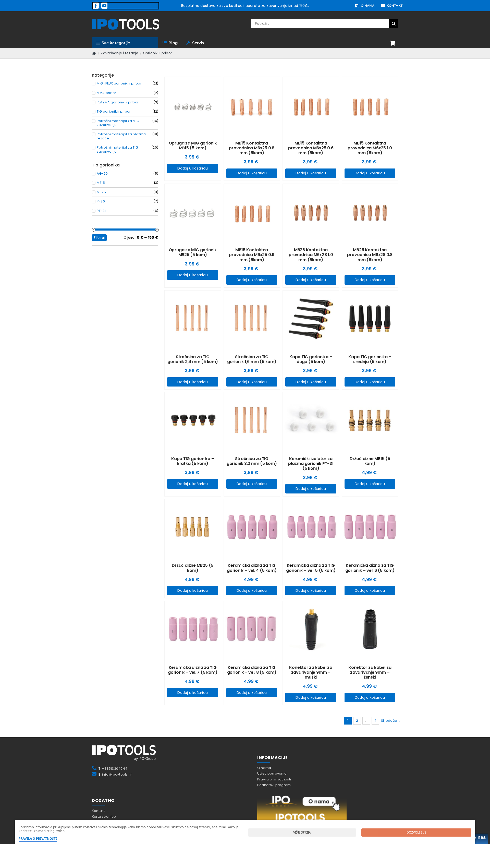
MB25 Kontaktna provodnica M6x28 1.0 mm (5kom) (311, 254)
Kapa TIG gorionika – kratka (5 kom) (192, 461)
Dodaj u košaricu (192, 168)
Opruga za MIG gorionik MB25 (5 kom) (193, 252)
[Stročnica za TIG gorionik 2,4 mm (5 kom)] (193, 319)
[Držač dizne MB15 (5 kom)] (370, 420)
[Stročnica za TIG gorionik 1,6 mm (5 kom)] (252, 319)
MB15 (101, 183)
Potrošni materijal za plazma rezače (121, 136)
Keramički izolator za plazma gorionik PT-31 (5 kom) (310, 463)
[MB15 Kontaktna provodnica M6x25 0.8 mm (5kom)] (252, 105)
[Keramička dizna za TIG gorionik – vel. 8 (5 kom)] (252, 629)
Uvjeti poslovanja (272, 773)
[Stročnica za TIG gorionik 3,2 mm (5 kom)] (252, 420)
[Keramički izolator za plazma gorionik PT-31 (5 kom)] (311, 420)
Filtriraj (99, 237)
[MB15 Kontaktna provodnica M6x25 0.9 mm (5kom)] (252, 212)
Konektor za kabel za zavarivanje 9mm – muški (310, 672)
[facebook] (96, 6)
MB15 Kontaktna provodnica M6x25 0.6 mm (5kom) (311, 148)
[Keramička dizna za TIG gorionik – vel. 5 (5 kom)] (311, 527)
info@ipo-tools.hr (117, 774)
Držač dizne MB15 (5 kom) (370, 461)
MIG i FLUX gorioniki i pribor (119, 83)
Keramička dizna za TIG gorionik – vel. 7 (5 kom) (192, 670)
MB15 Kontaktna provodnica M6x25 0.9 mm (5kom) (251, 254)
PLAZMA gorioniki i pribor (118, 102)
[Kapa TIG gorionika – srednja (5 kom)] (370, 319)
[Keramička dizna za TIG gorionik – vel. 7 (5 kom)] (193, 629)
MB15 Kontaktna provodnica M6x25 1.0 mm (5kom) (370, 148)
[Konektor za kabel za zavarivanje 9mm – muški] (311, 629)
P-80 (101, 201)
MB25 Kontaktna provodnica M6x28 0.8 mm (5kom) (370, 254)
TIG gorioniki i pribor (114, 112)
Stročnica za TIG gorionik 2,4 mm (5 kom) (192, 359)
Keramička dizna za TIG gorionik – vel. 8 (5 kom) (251, 670)
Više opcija (302, 832)
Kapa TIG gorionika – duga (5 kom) (310, 359)
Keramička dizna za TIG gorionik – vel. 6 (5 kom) (370, 567)
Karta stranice (104, 816)
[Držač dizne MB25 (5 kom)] (193, 527)
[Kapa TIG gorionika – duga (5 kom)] (311, 319)
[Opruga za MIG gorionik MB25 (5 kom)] (193, 212)
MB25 (101, 192)
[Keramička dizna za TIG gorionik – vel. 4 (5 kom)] (252, 527)
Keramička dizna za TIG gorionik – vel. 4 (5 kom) (251, 567)
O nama (264, 767)
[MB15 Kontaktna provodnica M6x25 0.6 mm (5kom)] (311, 105)
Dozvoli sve (416, 832)
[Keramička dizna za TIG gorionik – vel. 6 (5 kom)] (370, 527)
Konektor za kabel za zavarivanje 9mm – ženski (369, 672)
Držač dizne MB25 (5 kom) (192, 567)
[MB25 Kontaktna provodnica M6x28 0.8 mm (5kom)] (370, 212)
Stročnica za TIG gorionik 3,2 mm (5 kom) (252, 461)
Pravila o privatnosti (274, 779)
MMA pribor (106, 93)
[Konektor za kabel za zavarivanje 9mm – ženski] (370, 629)
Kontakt (98, 810)
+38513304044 (114, 768)
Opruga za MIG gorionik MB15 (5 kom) (193, 145)
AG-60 (102, 174)
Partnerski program (274, 784)
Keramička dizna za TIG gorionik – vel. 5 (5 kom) (310, 567)
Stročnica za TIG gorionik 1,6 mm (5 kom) (251, 359)
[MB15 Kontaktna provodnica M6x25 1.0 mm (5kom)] (370, 105)
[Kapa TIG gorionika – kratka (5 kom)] (193, 420)
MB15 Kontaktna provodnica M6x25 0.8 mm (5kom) (251, 148)
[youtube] (104, 6)
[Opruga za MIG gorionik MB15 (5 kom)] (193, 105)
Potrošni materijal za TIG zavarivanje (117, 149)
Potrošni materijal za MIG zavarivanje (118, 123)
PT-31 (101, 211)
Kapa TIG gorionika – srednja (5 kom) (369, 359)
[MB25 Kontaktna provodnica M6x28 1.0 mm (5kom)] (311, 212)
